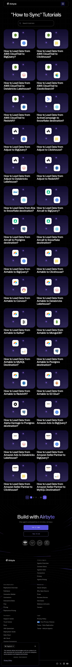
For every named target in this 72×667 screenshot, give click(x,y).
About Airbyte (41, 588)
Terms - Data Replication (45, 625)
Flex (5, 604)
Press (39, 594)
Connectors (41, 573)
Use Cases (40, 600)
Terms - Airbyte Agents (44, 628)
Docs (5, 625)
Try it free (36, 527)
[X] (60, 664)
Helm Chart (7, 635)
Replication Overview (11, 588)
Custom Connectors (10, 641)
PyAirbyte (7, 591)
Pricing (39, 576)
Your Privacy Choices (47, 622)
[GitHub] (57, 664)
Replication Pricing (10, 610)
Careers (39, 607)
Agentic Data (41, 570)
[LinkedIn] (64, 664)
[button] (63, 4)
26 (41, 497)
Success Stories (42, 597)
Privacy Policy (41, 619)
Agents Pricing (42, 579)
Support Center (9, 619)
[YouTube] (67, 664)
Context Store (42, 566)
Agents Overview (43, 563)
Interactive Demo (9, 600)
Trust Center (8, 622)
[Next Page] (45, 497)
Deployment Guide (9, 632)
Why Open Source (43, 591)
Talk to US (36, 534)
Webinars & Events (43, 604)
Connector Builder (9, 594)
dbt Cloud (7, 638)
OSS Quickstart (9, 628)
